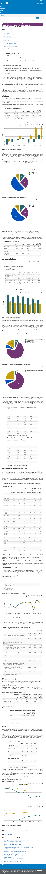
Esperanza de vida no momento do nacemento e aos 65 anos (14, 858)
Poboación (5, 34)
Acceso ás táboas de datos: (11, 46)
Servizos (1, 10)
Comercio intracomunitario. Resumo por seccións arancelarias (15, 848)
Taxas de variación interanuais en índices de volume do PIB (14, 851)
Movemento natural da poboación (9, 843)
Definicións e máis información (9, 43)
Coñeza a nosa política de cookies (25, 872)
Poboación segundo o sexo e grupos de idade (12, 841)
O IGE (1, 12)
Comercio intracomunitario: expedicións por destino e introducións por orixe (18, 847)
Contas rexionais (7, 39)
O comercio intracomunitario (9, 37)
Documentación (2, 8)
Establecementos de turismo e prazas (10, 854)
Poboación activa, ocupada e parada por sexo (12, 844)
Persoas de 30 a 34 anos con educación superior (12, 861)
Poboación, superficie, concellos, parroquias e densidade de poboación (16, 840)
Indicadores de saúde (7, 857)
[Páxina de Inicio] (1, 15)
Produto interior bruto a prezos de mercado (11, 850)
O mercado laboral (7, 36)
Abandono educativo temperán (9, 860)
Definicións (8, 834)
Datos (1, 6)
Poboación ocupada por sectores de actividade (12, 845)
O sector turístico (7, 40)
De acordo (39, 870)
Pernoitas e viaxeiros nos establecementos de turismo (13, 855)
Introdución (6, 33)
